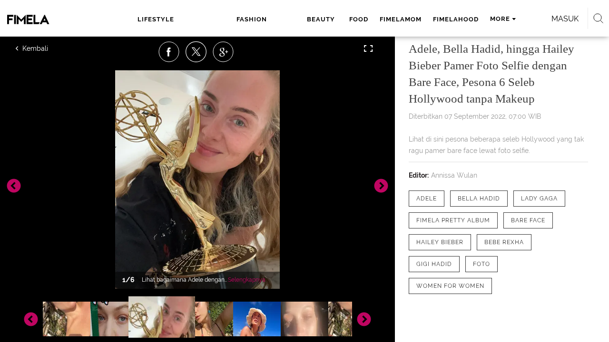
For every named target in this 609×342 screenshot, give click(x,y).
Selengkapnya (246, 279)
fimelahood (456, 19)
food (358, 19)
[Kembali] (50, 48)
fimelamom (401, 19)
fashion (251, 19)
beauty (321, 19)
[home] (46, 19)
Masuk (565, 18)
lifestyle (156, 19)
